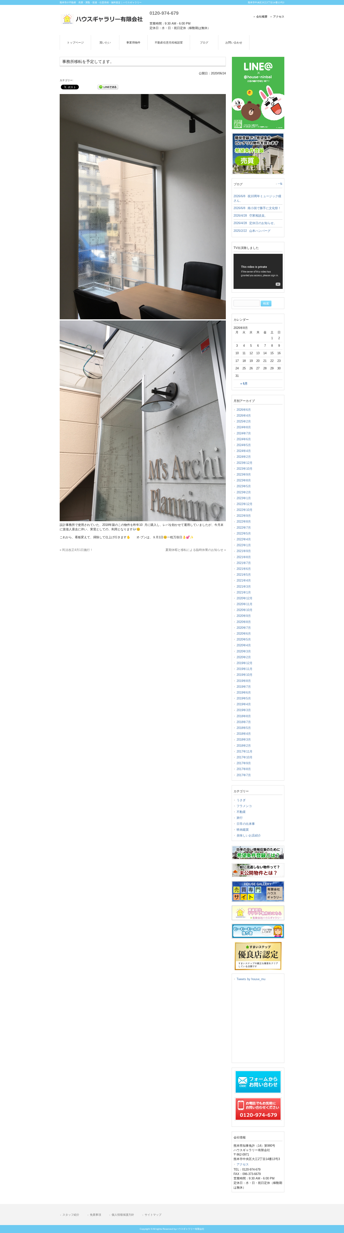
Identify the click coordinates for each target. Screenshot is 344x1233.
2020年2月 (244, 657)
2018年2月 (244, 745)
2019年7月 (244, 686)
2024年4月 (244, 451)
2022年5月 (244, 533)
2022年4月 (244, 539)
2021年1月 (244, 592)
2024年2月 (244, 456)
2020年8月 (244, 622)
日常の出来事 (246, 824)
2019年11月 (245, 669)
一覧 (280, 183)
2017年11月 (245, 751)
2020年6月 (244, 633)
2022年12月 (245, 504)
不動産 (241, 812)
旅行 (240, 817)
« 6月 (244, 383)
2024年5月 (244, 445)
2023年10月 (245, 468)
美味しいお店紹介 (249, 835)
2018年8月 (244, 716)
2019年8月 (244, 681)
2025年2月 (244, 421)
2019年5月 (244, 698)
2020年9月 (244, 616)
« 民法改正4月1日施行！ (76, 550)
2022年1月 (244, 545)
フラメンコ (244, 806)
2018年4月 (244, 733)
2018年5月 (244, 728)
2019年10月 (245, 675)
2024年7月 (244, 433)
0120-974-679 (164, 13)
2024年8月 (244, 427)
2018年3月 (244, 739)
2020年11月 (245, 604)
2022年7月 (244, 527)
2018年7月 (244, 722)
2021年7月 (244, 563)
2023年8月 (244, 480)
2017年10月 (245, 757)
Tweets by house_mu (251, 979)
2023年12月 (245, 463)
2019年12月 (245, 663)
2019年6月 (244, 692)
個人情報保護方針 (123, 1214)
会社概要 (261, 16)
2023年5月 (244, 486)
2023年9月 (244, 474)
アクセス (278, 16)
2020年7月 (244, 627)
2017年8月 (244, 769)
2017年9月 (244, 763)
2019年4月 (244, 704)
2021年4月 (244, 580)
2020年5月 (244, 639)
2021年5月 (244, 574)
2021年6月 (244, 569)
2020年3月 (244, 651)
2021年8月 (244, 557)
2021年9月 (244, 551)
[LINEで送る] (108, 86)
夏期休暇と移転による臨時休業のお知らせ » (195, 550)
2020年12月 (245, 598)
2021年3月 (244, 586)
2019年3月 (244, 710)
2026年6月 (244, 409)
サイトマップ (153, 1214)
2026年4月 (244, 415)
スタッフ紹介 (70, 1214)
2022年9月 (244, 515)
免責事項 (95, 1214)
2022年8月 (244, 521)
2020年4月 (244, 645)
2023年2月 (244, 492)
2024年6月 (244, 439)
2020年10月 (245, 610)
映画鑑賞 (243, 829)
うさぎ (241, 800)
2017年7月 (244, 775)
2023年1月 (244, 498)
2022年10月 (245, 510)
